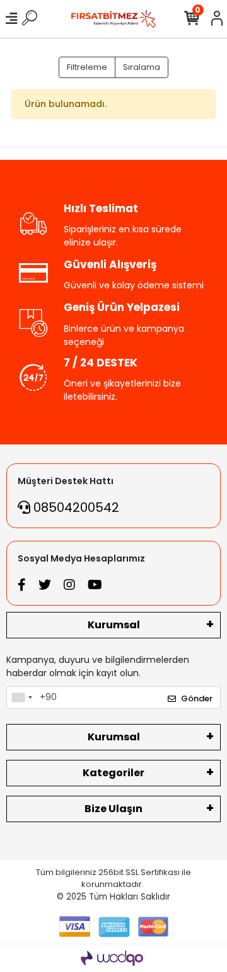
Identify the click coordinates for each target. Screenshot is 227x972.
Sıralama (141, 67)
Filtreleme (87, 67)
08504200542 (74, 507)
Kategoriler (113, 773)
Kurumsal (114, 625)
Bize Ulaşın (113, 808)
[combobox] (21, 697)
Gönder (196, 698)
